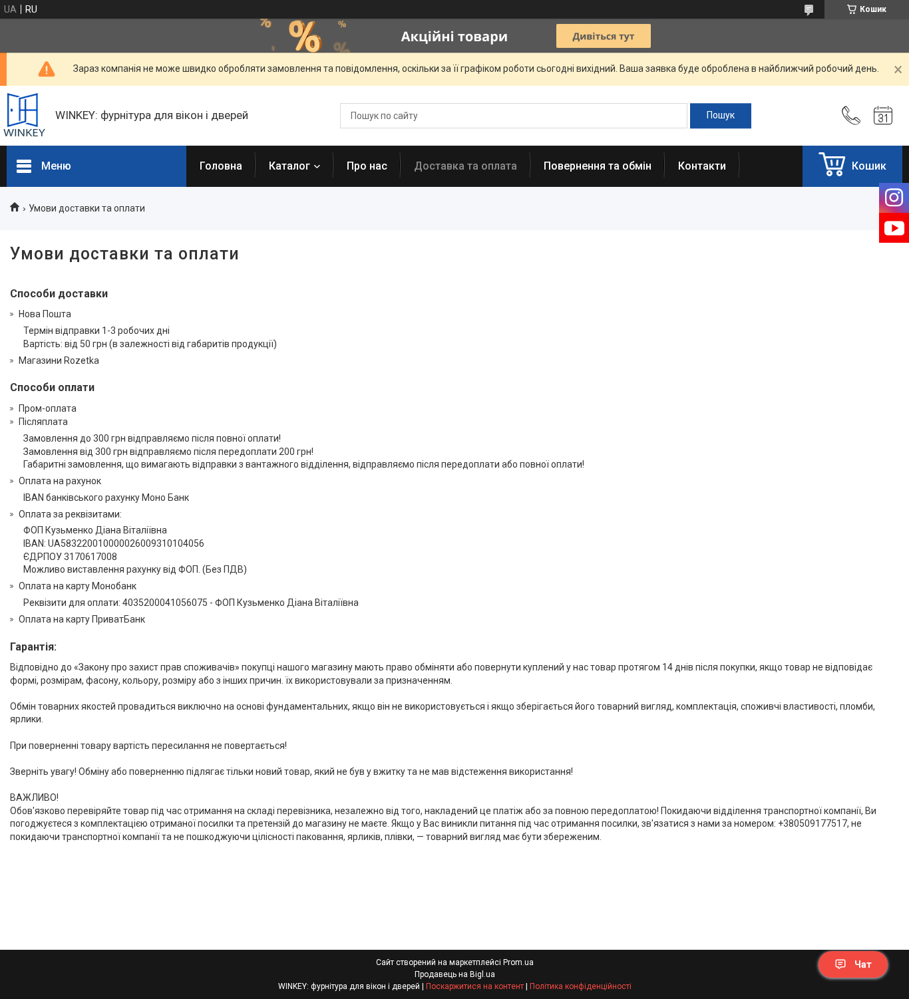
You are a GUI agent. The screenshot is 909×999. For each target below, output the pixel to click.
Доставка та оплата (465, 166)
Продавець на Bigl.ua (455, 974)
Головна (221, 166)
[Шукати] (720, 115)
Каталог (289, 166)
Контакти (702, 166)
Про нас (367, 166)
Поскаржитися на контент (475, 986)
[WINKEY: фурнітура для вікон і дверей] (24, 116)
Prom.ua (518, 962)
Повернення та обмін (597, 166)
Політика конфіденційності (581, 986)
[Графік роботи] (883, 115)
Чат (863, 964)
